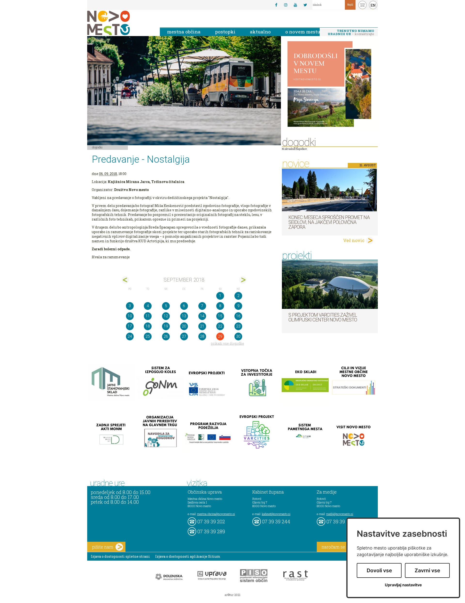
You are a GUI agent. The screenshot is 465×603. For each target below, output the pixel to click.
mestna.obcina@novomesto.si (216, 514)
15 (220, 316)
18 (148, 326)
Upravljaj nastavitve (403, 585)
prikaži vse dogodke (227, 343)
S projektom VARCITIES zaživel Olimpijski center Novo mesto (322, 317)
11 (148, 316)
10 (130, 316)
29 (220, 336)
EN (373, 5)
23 (238, 326)
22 (220, 326)
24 (130, 336)
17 (130, 326)
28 (202, 336)
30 (238, 336)
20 (184, 326)
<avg (125, 280)
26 (166, 336)
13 (184, 316)
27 (184, 336)
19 (166, 326)
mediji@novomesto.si (339, 514)
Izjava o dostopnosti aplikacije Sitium (187, 556)
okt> (243, 280)
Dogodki (97, 147)
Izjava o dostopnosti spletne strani (120, 556)
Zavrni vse (427, 570)
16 (238, 316)
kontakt (362, 5)
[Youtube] (295, 5)
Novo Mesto (120, 23)
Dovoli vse (379, 570)
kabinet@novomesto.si (276, 514)
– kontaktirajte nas (351, 33)
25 (148, 336)
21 (202, 326)
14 (202, 316)
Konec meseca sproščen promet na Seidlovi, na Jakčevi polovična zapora (329, 222)
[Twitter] (305, 5)
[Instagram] (286, 5)
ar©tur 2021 (232, 595)
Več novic (353, 240)
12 (166, 316)
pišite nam (102, 547)
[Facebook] (276, 5)
